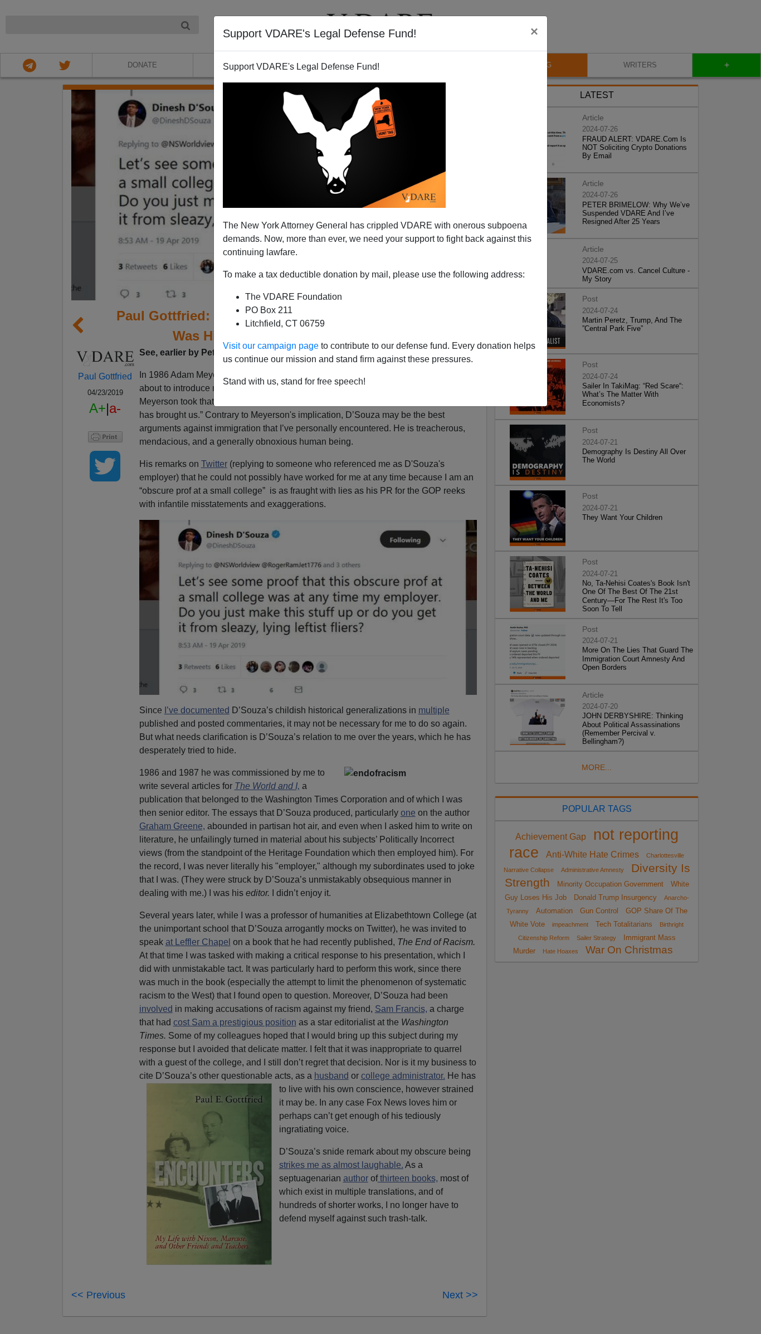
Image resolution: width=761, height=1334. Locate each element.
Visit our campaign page (271, 345)
